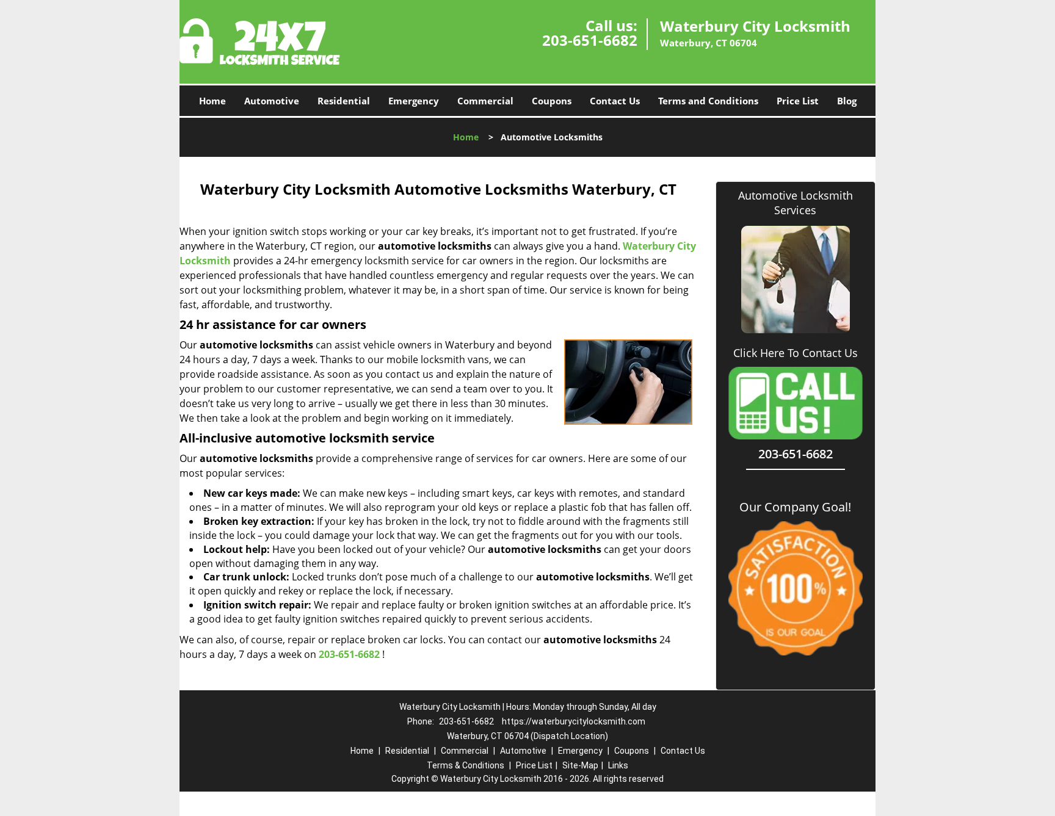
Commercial (485, 101)
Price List (798, 101)
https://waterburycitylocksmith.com (573, 721)
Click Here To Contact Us (795, 353)
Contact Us (615, 101)
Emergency (413, 101)
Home (212, 101)
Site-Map (580, 765)
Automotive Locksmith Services (795, 202)
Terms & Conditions (465, 765)
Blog (847, 101)
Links (618, 765)
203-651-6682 (589, 40)
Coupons (551, 101)
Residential (343, 101)
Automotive (271, 101)
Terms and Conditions (708, 101)
